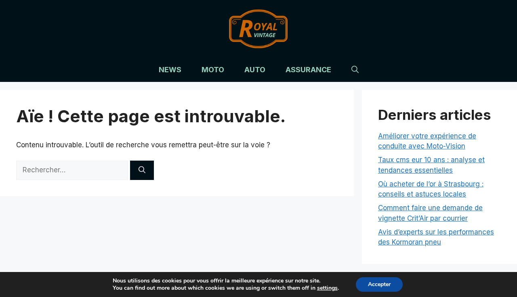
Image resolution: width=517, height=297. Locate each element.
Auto (254, 69)
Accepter (379, 284)
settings (327, 288)
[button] (355, 70)
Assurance (308, 69)
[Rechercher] (142, 170)
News (170, 69)
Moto (213, 69)
